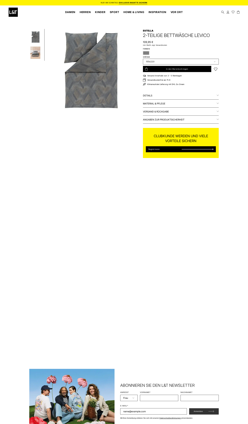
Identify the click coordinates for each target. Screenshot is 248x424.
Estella (148, 30)
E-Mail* (124, 406)
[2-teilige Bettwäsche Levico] (35, 37)
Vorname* (145, 392)
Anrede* (124, 392)
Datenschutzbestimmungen (170, 418)
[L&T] (13, 12)
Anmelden (198, 411)
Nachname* (187, 392)
